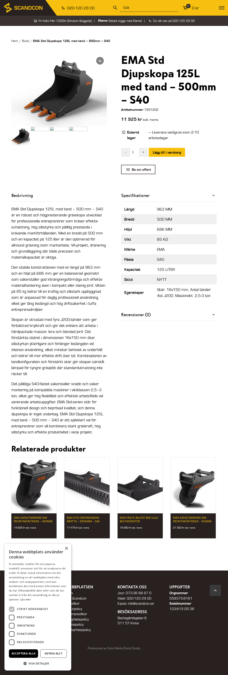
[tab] (169, 195)
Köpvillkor (72, 603)
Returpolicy (74, 608)
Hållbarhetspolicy (78, 629)
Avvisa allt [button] (53, 653)
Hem (14, 41)
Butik (25, 41)
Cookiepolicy (74, 624)
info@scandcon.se (141, 603)
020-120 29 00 (80, 7)
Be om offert (141, 169)
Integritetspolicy (77, 619)
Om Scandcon (76, 598)
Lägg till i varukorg (167, 152)
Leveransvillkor (76, 614)
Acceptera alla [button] (24, 653)
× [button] (66, 548)
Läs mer (25, 599)
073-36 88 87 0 (138, 593)
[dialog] (37, 607)
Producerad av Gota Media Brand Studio (114, 648)
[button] (38, 663)
